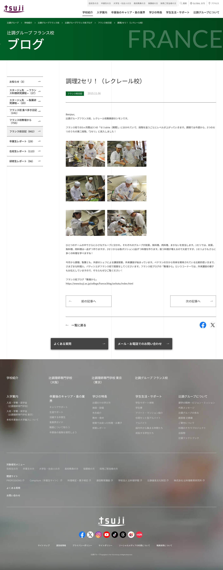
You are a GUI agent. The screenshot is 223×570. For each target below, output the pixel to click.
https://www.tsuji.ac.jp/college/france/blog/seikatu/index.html (99, 283)
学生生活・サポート (148, 396)
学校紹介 (28, 22)
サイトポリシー (105, 545)
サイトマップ (44, 545)
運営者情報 (61, 545)
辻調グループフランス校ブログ (78, 22)
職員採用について (164, 545)
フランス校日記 (105, 22)
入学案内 (12, 396)
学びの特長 (99, 396)
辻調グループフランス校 (48, 22)
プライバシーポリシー (82, 545)
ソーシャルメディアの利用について (134, 545)
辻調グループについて (192, 396)
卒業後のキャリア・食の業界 (67, 398)
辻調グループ (13, 22)
